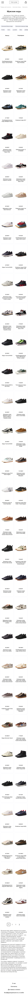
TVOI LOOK (14, 2)
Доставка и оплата (14, 989)
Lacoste (15, 29)
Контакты (14, 986)
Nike (21, 29)
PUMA (3, 29)
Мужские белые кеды (7, 26)
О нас (14, 983)
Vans (8, 29)
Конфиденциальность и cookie (14, 992)
